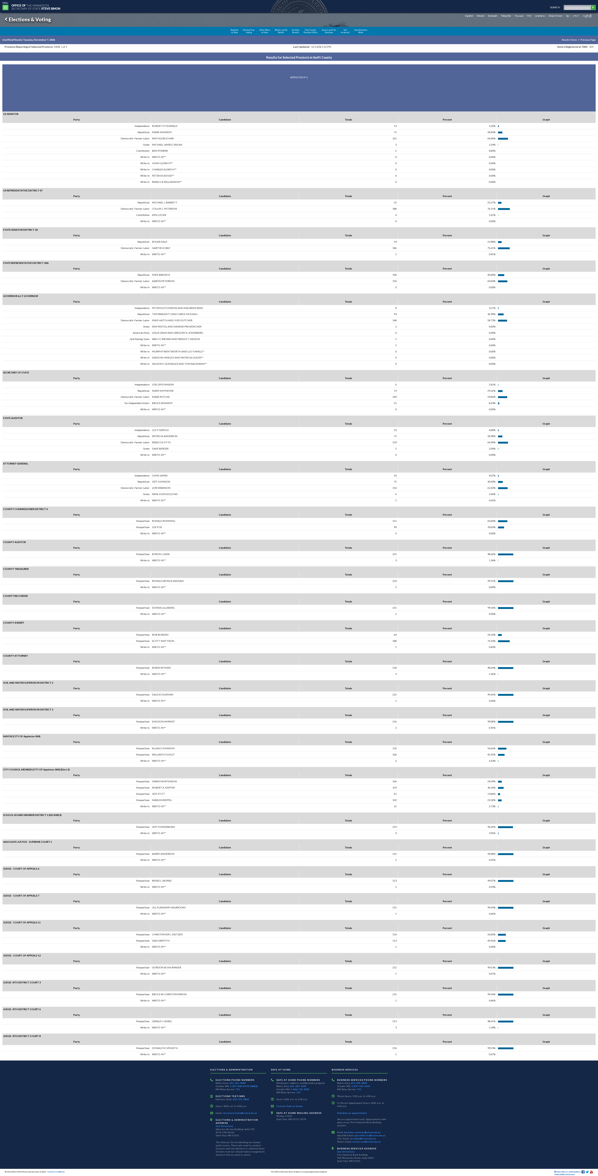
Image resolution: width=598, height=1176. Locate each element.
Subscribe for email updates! (568, 1172)
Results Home (569, 39)
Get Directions (224, 1126)
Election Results (295, 31)
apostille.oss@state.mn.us (370, 1135)
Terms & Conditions (56, 1172)
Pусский (519, 15)
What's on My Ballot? (281, 31)
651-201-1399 (298, 1086)
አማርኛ (576, 15)
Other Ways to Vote (265, 31)
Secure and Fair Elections (329, 31)
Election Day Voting (249, 31)
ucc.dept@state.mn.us (362, 1138)
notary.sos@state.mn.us (366, 1141)
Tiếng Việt (506, 15)
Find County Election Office (310, 31)
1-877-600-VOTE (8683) (244, 1086)
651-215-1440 (237, 1083)
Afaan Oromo (555, 15)
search (555, 7)
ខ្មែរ (567, 15)
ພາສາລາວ (540, 15)
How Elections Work (360, 31)
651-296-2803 (359, 1083)
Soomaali (492, 15)
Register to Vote (235, 31)
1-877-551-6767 (360, 1086)
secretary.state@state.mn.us (239, 1113)
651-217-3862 (241, 1099)
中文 (529, 15)
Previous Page (588, 39)
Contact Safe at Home (289, 1106)
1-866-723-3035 (300, 1089)
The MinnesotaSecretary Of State (35, 7)
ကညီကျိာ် (587, 15)
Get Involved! (345, 31)
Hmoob (480, 15)
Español (469, 15)
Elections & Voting (30, 19)
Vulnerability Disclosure (564, 1174)
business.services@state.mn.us (362, 1132)
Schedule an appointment (352, 1113)
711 (238, 1089)
